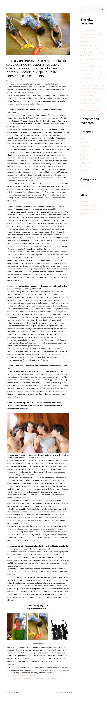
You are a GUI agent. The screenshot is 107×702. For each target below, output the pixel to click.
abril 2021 (84, 167)
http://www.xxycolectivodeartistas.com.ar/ (24, 675)
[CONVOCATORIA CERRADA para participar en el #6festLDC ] (91, 33)
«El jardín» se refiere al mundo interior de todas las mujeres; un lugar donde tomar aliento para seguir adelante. (92, 48)
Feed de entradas (88, 206)
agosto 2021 (85, 151)
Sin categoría (13, 80)
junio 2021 (84, 159)
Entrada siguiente (65, 692)
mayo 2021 (85, 163)
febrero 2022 (86, 147)
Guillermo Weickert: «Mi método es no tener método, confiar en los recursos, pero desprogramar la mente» (91, 67)
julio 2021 (84, 155)
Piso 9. (38, 92)
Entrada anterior (10, 692)
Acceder (84, 202)
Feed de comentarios (90, 210)
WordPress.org (87, 214)
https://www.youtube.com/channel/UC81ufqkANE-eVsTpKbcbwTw (33, 678)
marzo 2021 (85, 171)
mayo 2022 (85, 139)
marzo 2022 (85, 143)
